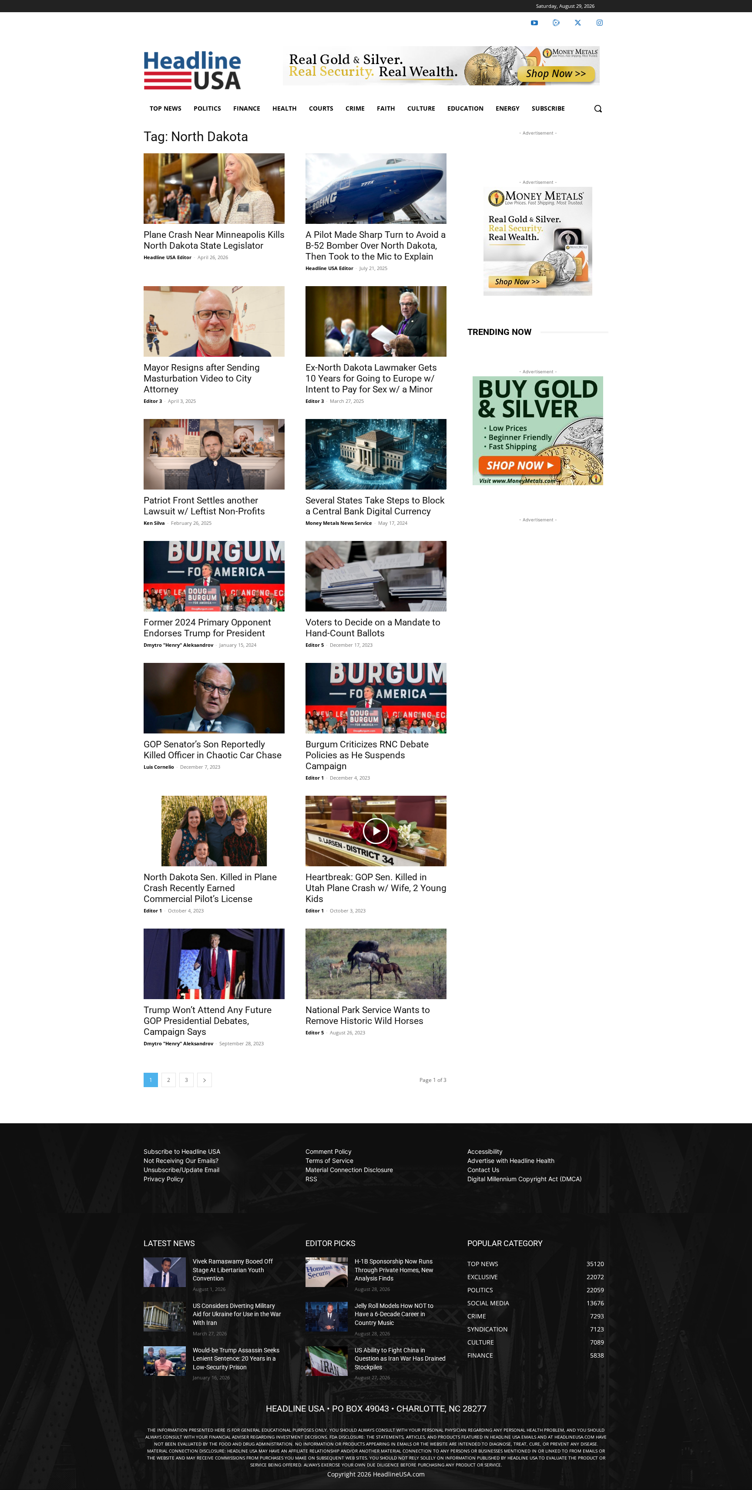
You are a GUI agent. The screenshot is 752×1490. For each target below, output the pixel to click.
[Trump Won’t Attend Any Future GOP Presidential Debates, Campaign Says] (214, 964)
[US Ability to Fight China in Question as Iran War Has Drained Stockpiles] (327, 1361)
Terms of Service (329, 1160)
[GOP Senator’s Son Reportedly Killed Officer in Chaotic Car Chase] (214, 698)
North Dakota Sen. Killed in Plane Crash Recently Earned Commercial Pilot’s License (210, 888)
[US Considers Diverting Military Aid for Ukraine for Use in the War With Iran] (165, 1316)
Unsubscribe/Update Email (181, 1169)
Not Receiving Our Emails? (181, 1160)
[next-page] (204, 1080)
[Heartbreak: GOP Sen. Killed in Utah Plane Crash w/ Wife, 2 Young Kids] (376, 831)
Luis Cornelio (159, 767)
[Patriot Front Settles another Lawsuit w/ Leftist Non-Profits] (214, 454)
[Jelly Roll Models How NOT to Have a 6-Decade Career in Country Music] (327, 1316)
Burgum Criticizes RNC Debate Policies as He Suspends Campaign (367, 755)
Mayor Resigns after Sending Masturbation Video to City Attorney (202, 378)
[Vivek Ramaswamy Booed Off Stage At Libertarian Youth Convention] (165, 1272)
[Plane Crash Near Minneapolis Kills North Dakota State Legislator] (214, 188)
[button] (598, 108)
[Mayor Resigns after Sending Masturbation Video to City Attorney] (214, 321)
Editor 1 (315, 777)
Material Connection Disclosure (349, 1169)
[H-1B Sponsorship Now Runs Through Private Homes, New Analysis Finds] (327, 1272)
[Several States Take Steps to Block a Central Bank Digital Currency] (376, 454)
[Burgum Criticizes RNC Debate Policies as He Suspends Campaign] (376, 698)
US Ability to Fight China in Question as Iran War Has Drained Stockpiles (400, 1359)
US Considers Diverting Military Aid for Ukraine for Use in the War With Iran (237, 1314)
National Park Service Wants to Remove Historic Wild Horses (368, 1015)
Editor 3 (153, 401)
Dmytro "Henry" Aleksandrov (178, 645)
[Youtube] (534, 23)
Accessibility (485, 1151)
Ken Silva (154, 523)
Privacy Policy (164, 1179)
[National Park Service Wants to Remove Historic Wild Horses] (376, 964)
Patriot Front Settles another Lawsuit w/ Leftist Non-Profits (204, 506)
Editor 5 (315, 645)
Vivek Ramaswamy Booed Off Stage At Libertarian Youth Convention (233, 1270)
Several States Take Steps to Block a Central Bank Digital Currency (375, 506)
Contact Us (483, 1169)
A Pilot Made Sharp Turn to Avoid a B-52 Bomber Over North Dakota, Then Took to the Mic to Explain (376, 246)
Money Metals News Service (339, 523)
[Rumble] (556, 23)
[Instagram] (599, 23)
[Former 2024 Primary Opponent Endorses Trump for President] (214, 576)
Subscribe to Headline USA (182, 1151)
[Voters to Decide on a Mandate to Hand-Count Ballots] (376, 576)
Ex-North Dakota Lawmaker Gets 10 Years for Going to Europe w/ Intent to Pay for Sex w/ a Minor (371, 378)
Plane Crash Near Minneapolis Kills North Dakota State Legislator (214, 240)
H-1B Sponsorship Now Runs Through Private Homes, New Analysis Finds (394, 1270)
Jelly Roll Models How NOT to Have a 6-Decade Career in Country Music (394, 1314)
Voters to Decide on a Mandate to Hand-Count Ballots (373, 628)
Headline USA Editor (167, 257)
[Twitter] (578, 23)
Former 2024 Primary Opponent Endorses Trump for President (207, 628)
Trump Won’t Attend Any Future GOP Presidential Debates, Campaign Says (208, 1021)
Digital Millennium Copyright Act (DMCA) (524, 1179)
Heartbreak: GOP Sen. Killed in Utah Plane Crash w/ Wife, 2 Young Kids (376, 888)
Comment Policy (329, 1151)
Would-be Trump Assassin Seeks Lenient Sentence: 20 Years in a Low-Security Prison (236, 1359)
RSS (311, 1179)
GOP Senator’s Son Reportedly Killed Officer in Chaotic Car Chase (213, 749)
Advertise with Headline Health (510, 1160)
